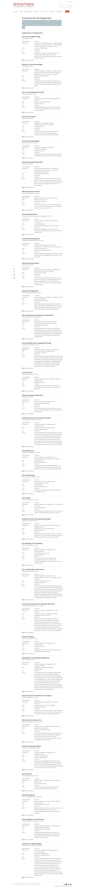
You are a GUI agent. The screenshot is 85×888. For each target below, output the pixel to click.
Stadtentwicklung (38, 172)
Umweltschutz (54, 74)
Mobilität (44, 147)
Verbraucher (46, 172)
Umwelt (48, 74)
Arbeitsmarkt (37, 349)
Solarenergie (56, 246)
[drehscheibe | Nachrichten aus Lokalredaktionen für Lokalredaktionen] (23, 5)
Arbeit (35, 43)
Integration (50, 46)
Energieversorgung (57, 43)
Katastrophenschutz (39, 527)
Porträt (46, 483)
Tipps (61, 297)
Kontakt (33, 884)
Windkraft (36, 579)
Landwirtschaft (59, 504)
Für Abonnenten (44, 11)
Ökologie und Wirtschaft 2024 (53, 98)
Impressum (38, 884)
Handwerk (36, 46)
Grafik (55, 321)
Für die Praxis (28, 11)
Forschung (55, 170)
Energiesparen (48, 43)
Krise (47, 379)
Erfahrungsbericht (57, 71)
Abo (67, 11)
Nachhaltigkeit (50, 147)
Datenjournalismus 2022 (49, 245)
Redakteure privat (38, 74)
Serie (44, 74)
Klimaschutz (51, 72)
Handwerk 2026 (43, 46)
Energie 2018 (41, 269)
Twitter (14, 272)
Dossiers (36, 11)
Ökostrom (55, 198)
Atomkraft (36, 168)
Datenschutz (18, 884)
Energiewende (37, 44)
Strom (60, 246)
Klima (46, 72)
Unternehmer (55, 702)
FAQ (14, 884)
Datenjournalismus (38, 245)
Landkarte (44, 246)
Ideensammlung (38, 271)
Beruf (39, 43)
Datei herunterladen (28, 60)
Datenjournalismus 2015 (40, 321)
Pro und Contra (37, 222)
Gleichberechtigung (57, 44)
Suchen (70, 6)
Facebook (14, 269)
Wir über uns (59, 11)
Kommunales (48, 459)
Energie (43, 43)
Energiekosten (37, 123)
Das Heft (15, 11)
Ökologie (44, 98)
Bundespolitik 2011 (38, 702)
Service (52, 11)
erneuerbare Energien (47, 44)
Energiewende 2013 (50, 401)
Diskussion (36, 220)
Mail (14, 275)
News (21, 11)
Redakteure (58, 72)
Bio (35, 850)
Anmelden (70, 1)
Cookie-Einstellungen (26, 884)
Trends (55, 46)
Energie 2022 (41, 198)
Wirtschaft (36, 100)
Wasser (59, 577)
